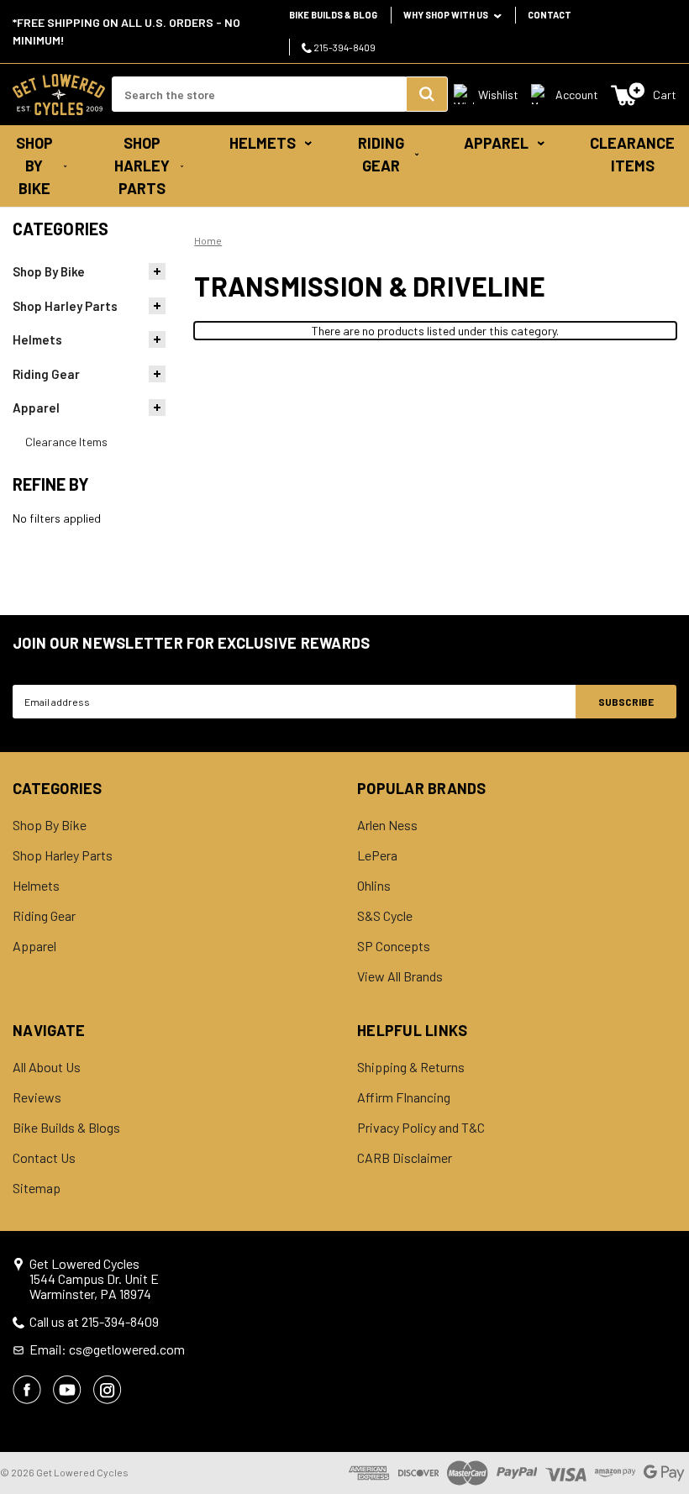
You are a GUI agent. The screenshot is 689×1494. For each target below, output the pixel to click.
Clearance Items (632, 154)
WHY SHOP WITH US (446, 14)
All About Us (47, 1067)
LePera (377, 855)
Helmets (262, 143)
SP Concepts (393, 946)
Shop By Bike (34, 165)
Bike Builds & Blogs (66, 1127)
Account (576, 94)
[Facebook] (27, 1390)
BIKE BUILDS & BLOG (333, 14)
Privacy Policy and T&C (421, 1127)
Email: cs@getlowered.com (107, 1349)
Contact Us (44, 1157)
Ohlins (374, 885)
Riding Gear (381, 154)
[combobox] (259, 94)
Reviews (37, 1097)
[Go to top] (661, 1449)
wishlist (498, 94)
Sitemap (36, 1188)
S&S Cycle (385, 915)
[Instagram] (107, 1390)
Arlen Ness (387, 825)
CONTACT (549, 14)
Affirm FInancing (403, 1097)
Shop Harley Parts (142, 165)
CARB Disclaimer (404, 1157)
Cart (664, 94)
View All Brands (400, 976)
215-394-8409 (344, 47)
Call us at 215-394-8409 (94, 1321)
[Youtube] (67, 1390)
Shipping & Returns (411, 1067)
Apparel (496, 143)
